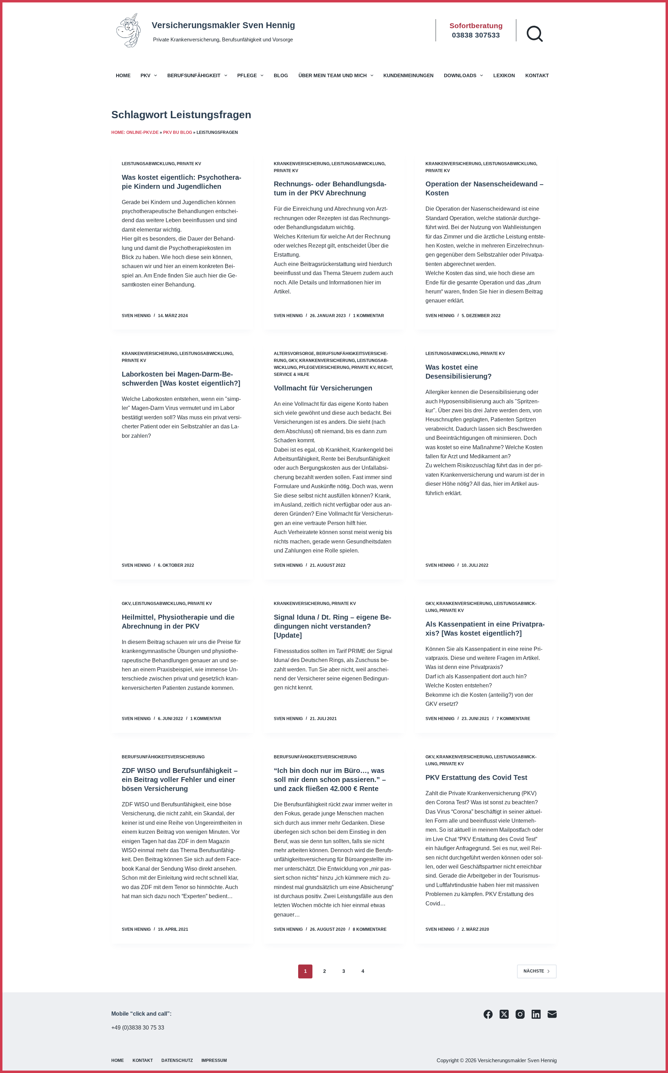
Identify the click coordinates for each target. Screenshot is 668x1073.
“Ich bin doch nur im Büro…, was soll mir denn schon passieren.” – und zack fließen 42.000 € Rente (330, 779)
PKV (145, 75)
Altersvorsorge (294, 353)
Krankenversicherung (301, 163)
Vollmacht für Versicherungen (323, 388)
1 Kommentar (368, 315)
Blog (281, 75)
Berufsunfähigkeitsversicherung (163, 757)
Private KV (189, 163)
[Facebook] (488, 1014)
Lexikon (504, 75)
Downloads (460, 75)
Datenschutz (177, 1060)
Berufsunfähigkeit (194, 75)
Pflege (247, 75)
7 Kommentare (513, 718)
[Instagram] (520, 1014)
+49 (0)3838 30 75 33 (137, 1028)
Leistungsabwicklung (148, 163)
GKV (292, 360)
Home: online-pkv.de (135, 132)
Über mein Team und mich (333, 75)
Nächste (534, 971)
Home (123, 75)
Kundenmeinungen (408, 75)
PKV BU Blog (177, 132)
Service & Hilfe (291, 374)
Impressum (214, 1060)
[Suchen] (535, 34)
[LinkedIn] (536, 1014)
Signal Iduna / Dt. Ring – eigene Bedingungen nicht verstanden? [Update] (332, 626)
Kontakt (537, 75)
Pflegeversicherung (324, 367)
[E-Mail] (552, 1014)
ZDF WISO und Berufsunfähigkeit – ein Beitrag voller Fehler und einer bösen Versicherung (180, 779)
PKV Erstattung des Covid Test (476, 777)
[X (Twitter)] (504, 1014)
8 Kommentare (370, 929)
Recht (384, 367)
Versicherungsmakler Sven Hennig (223, 25)
